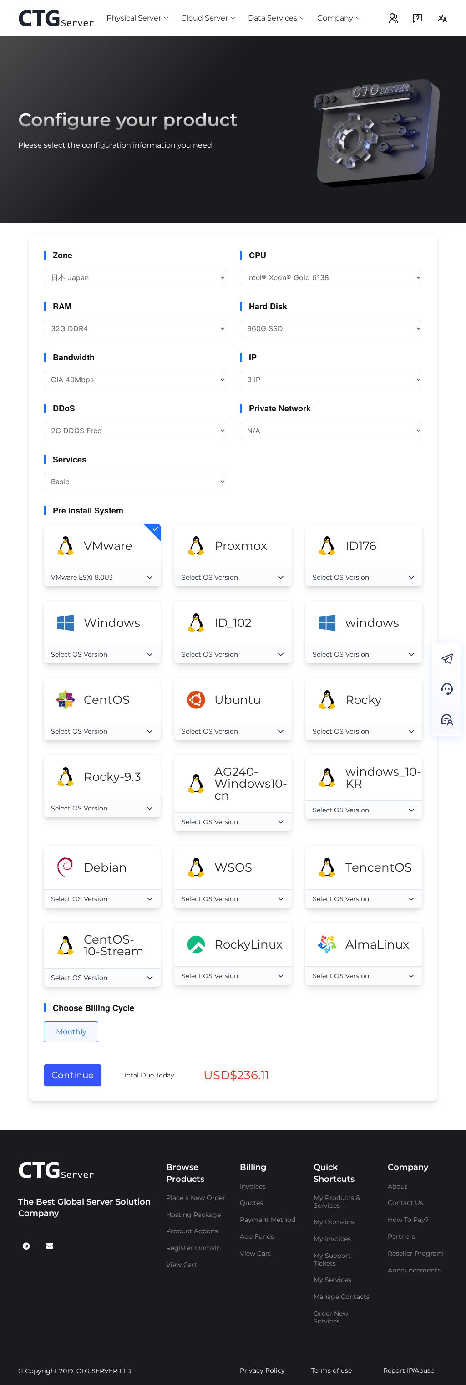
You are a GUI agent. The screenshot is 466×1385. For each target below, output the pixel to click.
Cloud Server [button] (204, 18)
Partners (401, 1236)
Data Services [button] (272, 18)
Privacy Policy (262, 1370)
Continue (72, 1075)
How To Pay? (408, 1220)
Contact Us (405, 1203)
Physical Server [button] (133, 18)
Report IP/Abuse (408, 1370)
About (397, 1186)
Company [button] (335, 18)
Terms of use (331, 1370)
